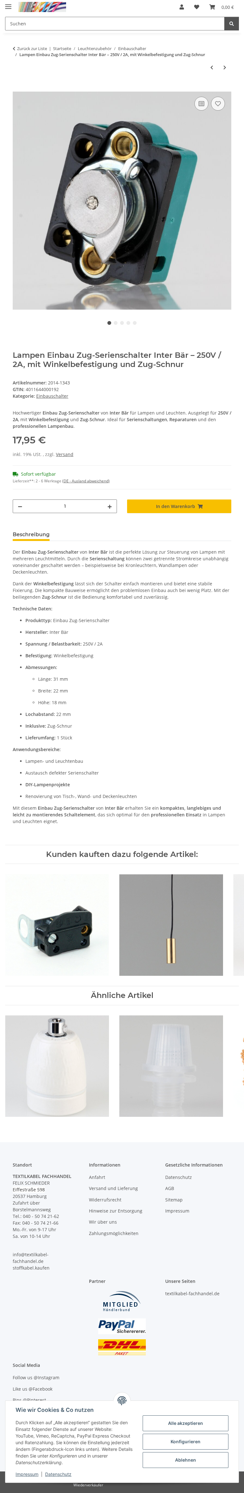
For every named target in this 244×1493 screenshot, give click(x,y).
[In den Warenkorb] (18, 88)
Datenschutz (58, 1474)
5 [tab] (135, 323)
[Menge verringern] (20, 506)
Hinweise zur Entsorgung (115, 1211)
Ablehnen (185, 1460)
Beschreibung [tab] (31, 534)
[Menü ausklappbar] (8, 4)
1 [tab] (109, 323)
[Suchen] (231, 23)
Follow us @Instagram (36, 1377)
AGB (169, 1188)
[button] (181, 7)
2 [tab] (116, 323)
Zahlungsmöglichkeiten (114, 1233)
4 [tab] (128, 323)
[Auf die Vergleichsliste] (201, 104)
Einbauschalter (52, 396)
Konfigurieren (185, 1441)
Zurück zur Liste (32, 48)
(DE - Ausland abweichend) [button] (86, 481)
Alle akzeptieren (185, 1423)
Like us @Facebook (32, 1389)
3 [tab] (122, 323)
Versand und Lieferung (113, 1188)
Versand (64, 454)
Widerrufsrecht (105, 1200)
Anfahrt (97, 1177)
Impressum (27, 1474)
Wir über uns (103, 1222)
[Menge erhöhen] (110, 506)
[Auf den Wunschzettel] (218, 104)
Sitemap (174, 1200)
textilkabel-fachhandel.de (192, 1293)
